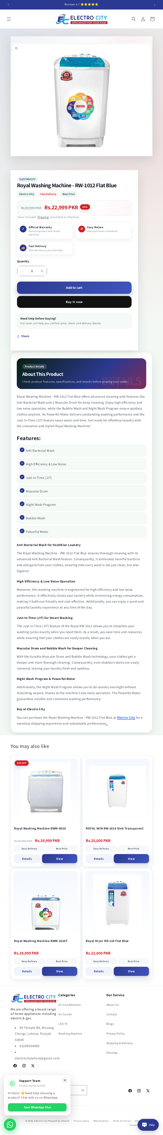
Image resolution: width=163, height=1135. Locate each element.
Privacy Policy (115, 1033)
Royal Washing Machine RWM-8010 (40, 828)
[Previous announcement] (8, 4)
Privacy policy (81, 1120)
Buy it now (74, 302)
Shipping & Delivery (119, 1043)
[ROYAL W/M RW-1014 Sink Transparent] (117, 790)
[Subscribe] (82, 1090)
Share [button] (25, 336)
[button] (9, 19)
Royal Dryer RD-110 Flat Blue (107, 941)
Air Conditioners (69, 1005)
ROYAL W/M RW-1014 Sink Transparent (114, 828)
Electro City (126, 717)
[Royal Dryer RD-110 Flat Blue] (117, 903)
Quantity (23, 261)
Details (27, 859)
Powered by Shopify (59, 1120)
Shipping (43, 217)
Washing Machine (70, 1033)
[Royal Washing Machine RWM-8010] (45, 790)
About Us (112, 1005)
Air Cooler (65, 1014)
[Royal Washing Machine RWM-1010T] (45, 903)
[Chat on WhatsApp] (10, 1124)
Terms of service (122, 1120)
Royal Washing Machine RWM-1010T (41, 941)
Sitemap (112, 1052)
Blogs (110, 1024)
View (59, 859)
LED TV (63, 1024)
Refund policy (101, 1120)
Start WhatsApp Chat (37, 1107)
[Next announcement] (154, 4)
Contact (111, 1014)
